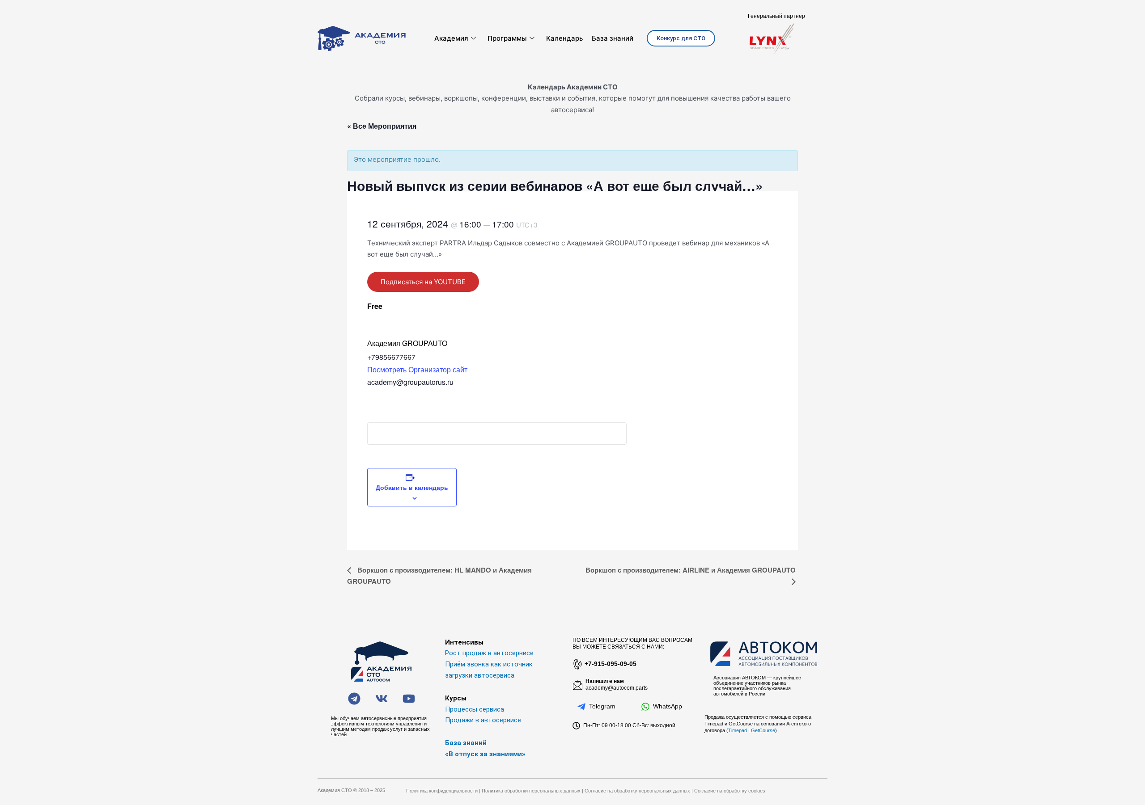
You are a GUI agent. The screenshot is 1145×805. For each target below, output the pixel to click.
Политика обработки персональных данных (531, 790)
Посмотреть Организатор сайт (417, 369)
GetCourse (763, 730)
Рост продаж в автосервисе (489, 653)
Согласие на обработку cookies (729, 790)
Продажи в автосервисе (483, 720)
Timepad (737, 730)
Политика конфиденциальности (442, 790)
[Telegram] (581, 706)
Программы (507, 38)
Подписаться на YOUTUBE (423, 282)
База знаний (612, 38)
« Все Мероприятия (381, 126)
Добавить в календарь (412, 487)
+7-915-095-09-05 (610, 663)
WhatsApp (667, 706)
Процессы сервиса (474, 709)
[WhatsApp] (645, 706)
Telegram (602, 706)
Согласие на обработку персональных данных (637, 790)
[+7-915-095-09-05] (576, 664)
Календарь (564, 38)
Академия (451, 38)
